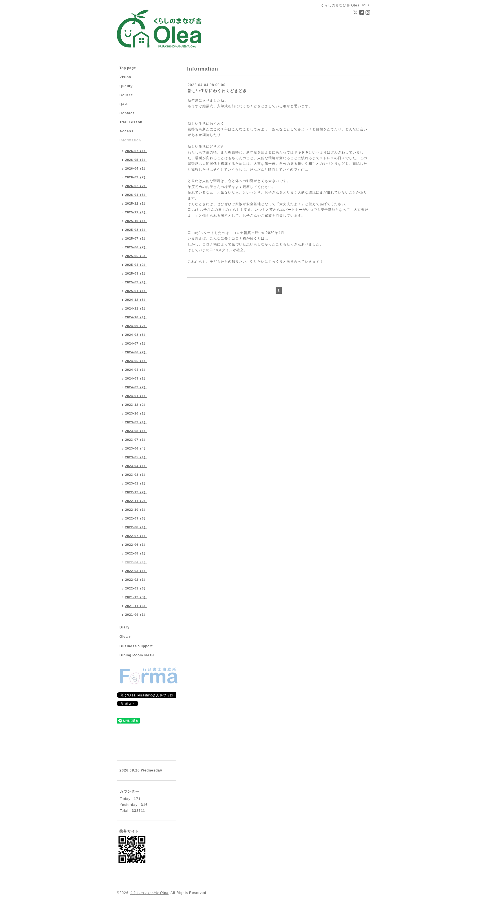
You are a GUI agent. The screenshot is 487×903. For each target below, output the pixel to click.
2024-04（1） (136, 369)
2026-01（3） (136, 194)
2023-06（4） (136, 448)
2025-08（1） (136, 229)
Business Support (136, 646)
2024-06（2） (136, 352)
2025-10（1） (136, 221)
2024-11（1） (136, 308)
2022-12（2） (136, 492)
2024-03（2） (136, 378)
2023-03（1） (136, 474)
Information (130, 140)
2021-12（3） (136, 597)
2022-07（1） (136, 536)
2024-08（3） (136, 334)
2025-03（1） (136, 273)
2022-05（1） (136, 553)
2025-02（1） (136, 282)
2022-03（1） (136, 571)
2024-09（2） (136, 326)
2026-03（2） (136, 177)
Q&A (123, 104)
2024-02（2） (136, 387)
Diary (124, 627)
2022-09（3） (136, 518)
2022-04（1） (136, 562)
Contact (126, 113)
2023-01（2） (136, 483)
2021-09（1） (136, 614)
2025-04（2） (136, 264)
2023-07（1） (136, 439)
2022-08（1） (136, 527)
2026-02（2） (136, 186)
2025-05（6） (136, 256)
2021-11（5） (136, 606)
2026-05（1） (136, 159)
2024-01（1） (136, 396)
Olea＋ (125, 637)
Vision (125, 77)
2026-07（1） (136, 151)
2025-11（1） (136, 212)
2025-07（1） (136, 238)
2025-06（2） (136, 247)
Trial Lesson (130, 122)
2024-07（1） (136, 343)
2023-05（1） (136, 457)
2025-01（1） (136, 291)
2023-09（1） (136, 422)
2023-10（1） (136, 413)
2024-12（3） (136, 299)
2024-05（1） (136, 361)
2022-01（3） (136, 588)
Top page (127, 68)
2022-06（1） (136, 544)
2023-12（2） (136, 404)
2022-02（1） (136, 579)
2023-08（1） (136, 431)
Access (126, 131)
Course (126, 95)
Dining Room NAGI (136, 655)
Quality (126, 86)
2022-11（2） (136, 501)
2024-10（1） (136, 317)
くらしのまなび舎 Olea (149, 893)
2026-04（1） (136, 168)
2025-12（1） (136, 203)
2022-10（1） (136, 509)
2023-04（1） (136, 466)
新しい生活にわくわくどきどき (217, 90)
